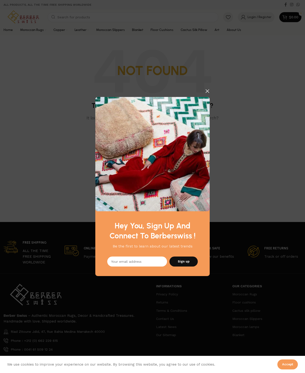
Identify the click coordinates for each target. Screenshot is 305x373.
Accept (287, 364)
